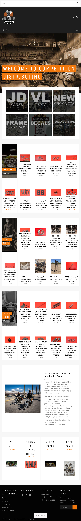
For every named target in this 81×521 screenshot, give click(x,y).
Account (76, 30)
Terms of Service (8, 511)
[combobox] (40, 3)
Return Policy (6, 507)
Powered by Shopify (29, 519)
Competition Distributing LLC (15, 519)
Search (4, 498)
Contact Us (6, 504)
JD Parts (5, 501)
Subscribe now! (40, 515)
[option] (40, 63)
